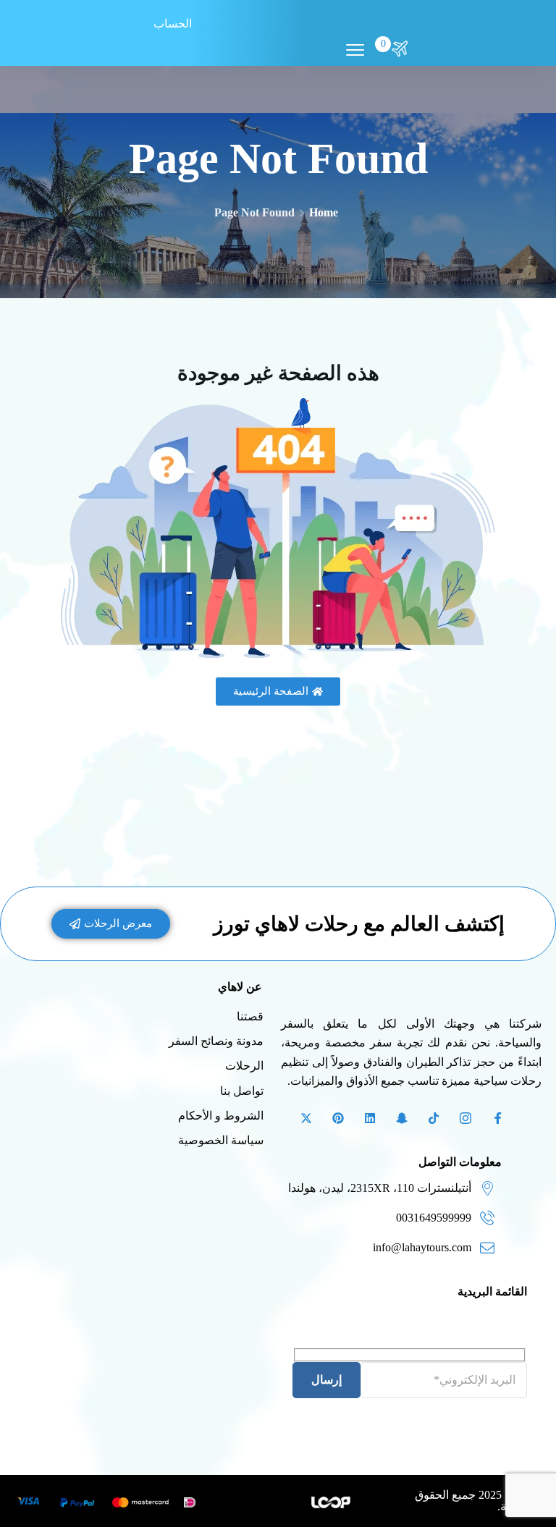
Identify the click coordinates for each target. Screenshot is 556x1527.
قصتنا (250, 1016)
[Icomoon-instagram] (465, 1118)
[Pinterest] (338, 1118)
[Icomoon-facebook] (497, 1118)
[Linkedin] (370, 1118)
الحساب (172, 23)
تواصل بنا (242, 1091)
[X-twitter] (306, 1118)
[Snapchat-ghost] (402, 1118)
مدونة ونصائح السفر (216, 1041)
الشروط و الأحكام (221, 1115)
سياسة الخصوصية (221, 1140)
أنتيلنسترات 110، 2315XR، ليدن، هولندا (379, 1188)
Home (323, 212)
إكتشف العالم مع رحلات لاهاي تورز (359, 924)
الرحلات (244, 1065)
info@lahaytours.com (422, 1247)
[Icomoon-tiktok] (433, 1118)
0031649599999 (433, 1217)
